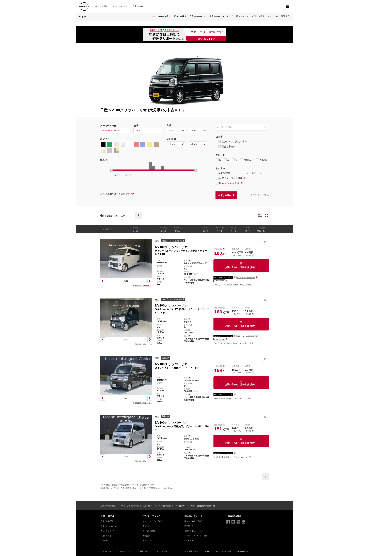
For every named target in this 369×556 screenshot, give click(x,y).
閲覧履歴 (285, 16)
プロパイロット (254, 173)
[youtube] (243, 522)
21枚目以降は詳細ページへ (142, 285)
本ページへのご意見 (224, 551)
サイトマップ (106, 551)
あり (265, 231)
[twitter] (233, 522)
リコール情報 (162, 551)
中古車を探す (164, 16)
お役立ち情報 (258, 16)
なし (259, 231)
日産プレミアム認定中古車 (233, 141)
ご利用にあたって (145, 551)
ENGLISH (207, 551)
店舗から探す (180, 16)
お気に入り (273, 16)
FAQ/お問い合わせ (191, 551)
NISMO (263, 160)
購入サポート (242, 16)
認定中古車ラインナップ (221, 16)
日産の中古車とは (198, 16)
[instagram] (238, 522)
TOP (153, 16)
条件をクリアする (259, 195)
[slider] (111, 170)
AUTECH (248, 160)
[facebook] (228, 522)
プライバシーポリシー (124, 551)
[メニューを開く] (287, 6)
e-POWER (224, 173)
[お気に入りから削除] (265, 242)
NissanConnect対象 (229, 183)
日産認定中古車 (227, 146)
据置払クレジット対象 (230, 178)
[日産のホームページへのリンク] (84, 3)
